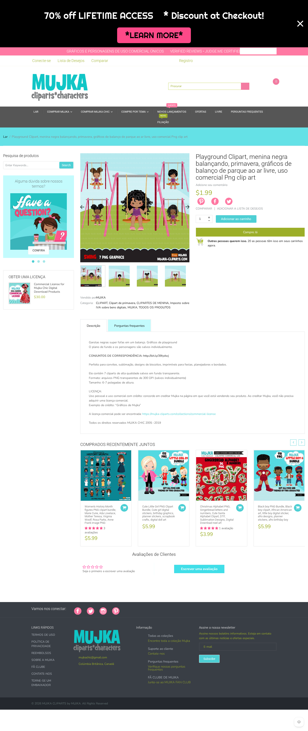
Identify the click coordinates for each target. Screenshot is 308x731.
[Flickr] (140, 608)
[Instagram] (103, 610)
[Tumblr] (151, 608)
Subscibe (209, 658)
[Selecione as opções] (124, 508)
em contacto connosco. (223, 427)
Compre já (250, 232)
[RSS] (135, 608)
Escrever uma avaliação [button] (199, 569)
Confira (38, 250)
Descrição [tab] (93, 326)
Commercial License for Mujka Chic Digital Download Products (49, 288)
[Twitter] (228, 201)
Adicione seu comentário (212, 185)
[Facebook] (215, 201)
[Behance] (182, 608)
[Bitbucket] (145, 608)
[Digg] (177, 608)
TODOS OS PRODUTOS (155, 307)
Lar (5, 137)
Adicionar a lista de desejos (240, 209)
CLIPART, (102, 303)
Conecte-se (41, 60)
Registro (186, 60)
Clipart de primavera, (122, 303)
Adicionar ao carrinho (236, 219)
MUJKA (101, 298)
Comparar (99, 60)
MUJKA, (133, 307)
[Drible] (156, 608)
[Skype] (172, 608)
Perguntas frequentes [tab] (129, 326)
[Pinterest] (115, 610)
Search (66, 165)
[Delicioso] (166, 608)
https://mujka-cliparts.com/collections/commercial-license (179, 414)
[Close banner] (300, 23)
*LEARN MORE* (154, 35)
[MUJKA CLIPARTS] (59, 86)
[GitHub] (130, 608)
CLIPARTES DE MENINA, (153, 303)
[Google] (125, 608)
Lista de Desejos (71, 60)
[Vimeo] (161, 608)
